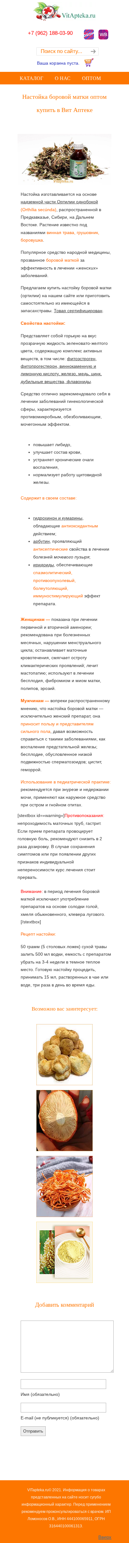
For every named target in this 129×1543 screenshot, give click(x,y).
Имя (40, 1394)
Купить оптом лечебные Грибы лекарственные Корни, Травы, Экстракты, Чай (64, 11)
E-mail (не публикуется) (60, 1417)
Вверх (104, 1537)
